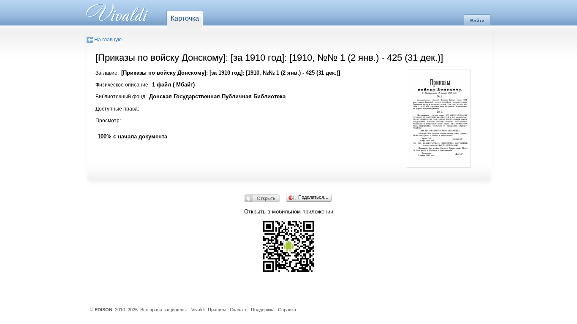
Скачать (239, 309)
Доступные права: (117, 109)
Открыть (266, 198)
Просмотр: (108, 121)
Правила (217, 309)
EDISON (103, 309)
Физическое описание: (122, 85)
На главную (108, 40)
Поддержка (263, 309)
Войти (477, 20)
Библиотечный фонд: (121, 97)
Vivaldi (197, 309)
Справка (287, 309)
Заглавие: (107, 73)
